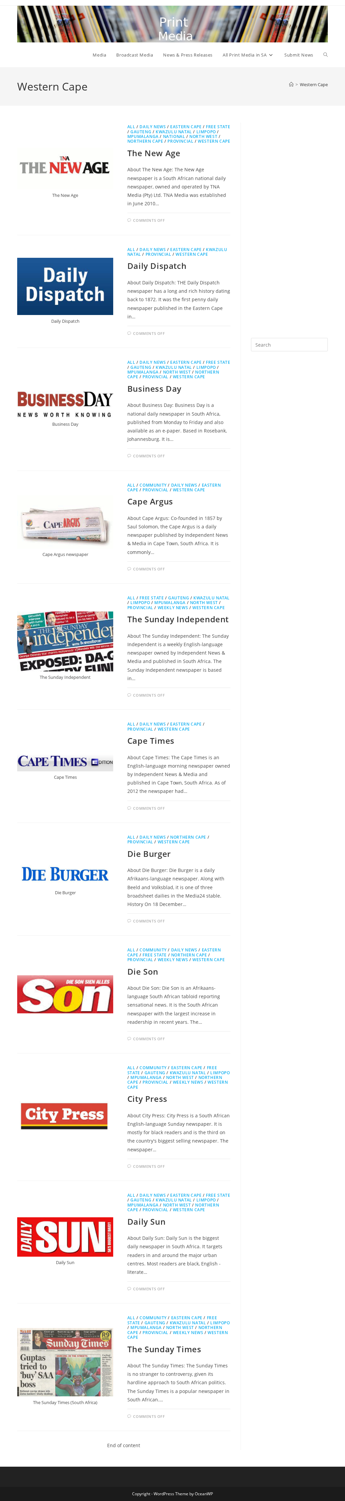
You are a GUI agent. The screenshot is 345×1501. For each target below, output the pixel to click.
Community (152, 485)
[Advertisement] (289, 223)
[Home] (291, 84)
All (131, 127)
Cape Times (151, 740)
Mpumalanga (143, 136)
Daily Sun (146, 1221)
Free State (218, 127)
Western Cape (314, 84)
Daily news (152, 127)
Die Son (142, 971)
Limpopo (206, 132)
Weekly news (173, 607)
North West (203, 136)
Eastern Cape (185, 127)
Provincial (180, 141)
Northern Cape (145, 141)
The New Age (154, 153)
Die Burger (149, 853)
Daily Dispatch (156, 265)
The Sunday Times (164, 1349)
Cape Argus (150, 501)
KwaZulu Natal (174, 132)
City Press (147, 1098)
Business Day (154, 388)
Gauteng (140, 132)
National (174, 136)
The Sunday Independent (178, 619)
